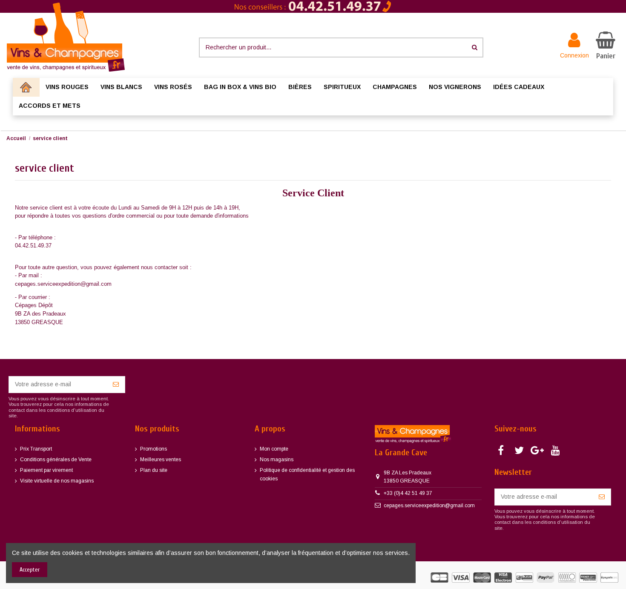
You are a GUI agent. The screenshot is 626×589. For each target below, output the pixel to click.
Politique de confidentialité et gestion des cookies (307, 474)
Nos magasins (276, 460)
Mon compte (274, 449)
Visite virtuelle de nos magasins (57, 481)
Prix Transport (36, 449)
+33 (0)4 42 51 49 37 (408, 493)
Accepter (30, 569)
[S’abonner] (116, 384)
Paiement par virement (46, 470)
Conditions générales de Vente (56, 460)
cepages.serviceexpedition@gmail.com (429, 506)
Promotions (153, 449)
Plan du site (153, 470)
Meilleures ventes (160, 460)
